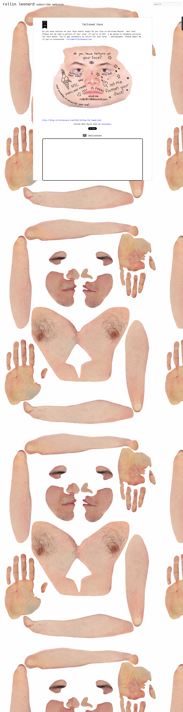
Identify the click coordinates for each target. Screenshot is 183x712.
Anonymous (106, 124)
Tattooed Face (92, 24)
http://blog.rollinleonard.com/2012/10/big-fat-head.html (71, 120)
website (58, 4)
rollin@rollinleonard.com (79, 39)
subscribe (43, 4)
